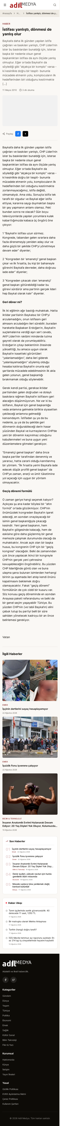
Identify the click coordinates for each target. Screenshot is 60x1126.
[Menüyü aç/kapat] (4, 4)
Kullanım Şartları (10, 1104)
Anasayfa (7, 13)
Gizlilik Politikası (10, 1089)
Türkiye (6, 1010)
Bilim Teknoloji (9, 1040)
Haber (19, 13)
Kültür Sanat (8, 1035)
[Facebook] (5, 980)
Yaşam (5, 1005)
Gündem (6, 996)
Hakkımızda (8, 1059)
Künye (5, 1064)
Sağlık (5, 1030)
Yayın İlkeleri (8, 1074)
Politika (6, 1015)
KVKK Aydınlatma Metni (14, 1094)
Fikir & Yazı (7, 1045)
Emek (5, 1025)
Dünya (5, 1000)
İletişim (5, 1069)
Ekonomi (6, 1020)
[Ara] (55, 5)
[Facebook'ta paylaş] (18, 134)
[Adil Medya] (23, 5)
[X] (13, 980)
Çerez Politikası (10, 1099)
